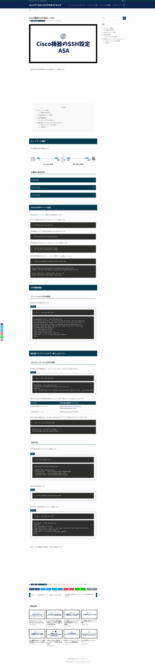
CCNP (55, 584)
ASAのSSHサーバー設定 (45, 115)
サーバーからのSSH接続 (47, 120)
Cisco (32, 20)
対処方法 (43, 127)
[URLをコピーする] (91, 589)
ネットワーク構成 (43, 110)
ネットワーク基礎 (41, 20)
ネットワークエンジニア (71, 584)
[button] (34, 589)
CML (35, 20)
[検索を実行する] (124, 18)
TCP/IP (63, 584)
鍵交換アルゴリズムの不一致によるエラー (50, 122)
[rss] (123, 1)
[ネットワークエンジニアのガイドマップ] (45, 5)
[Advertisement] (63, 87)
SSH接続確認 (42, 118)
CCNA (50, 584)
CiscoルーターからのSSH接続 (48, 125)
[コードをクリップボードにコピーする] (94, 226)
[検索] (125, 1)
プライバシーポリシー (81, 659)
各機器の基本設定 (45, 112)
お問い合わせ (71, 659)
